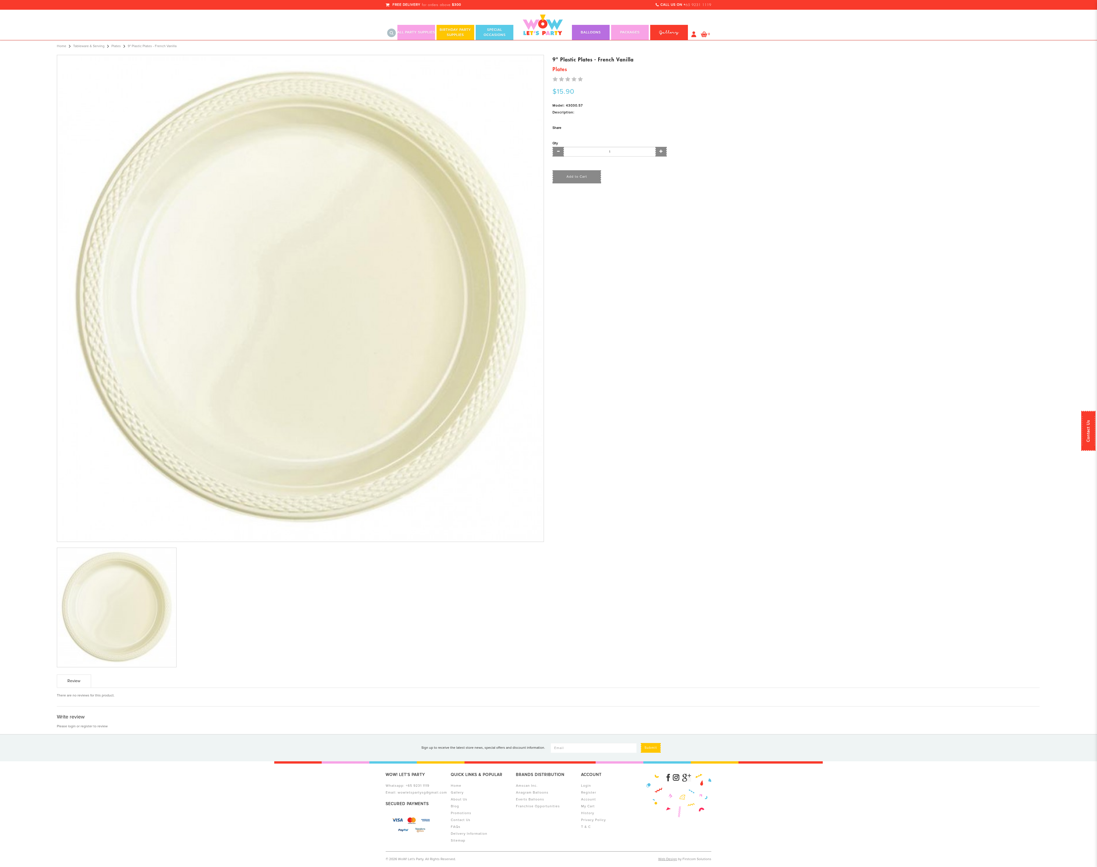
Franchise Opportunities (538, 806)
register (87, 726)
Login (586, 786)
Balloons (591, 32)
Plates (116, 46)
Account (588, 799)
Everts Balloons (530, 799)
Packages (630, 32)
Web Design (667, 859)
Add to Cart (576, 177)
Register (588, 792)
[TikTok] (686, 778)
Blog (455, 806)
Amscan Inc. (527, 786)
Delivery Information (469, 834)
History (587, 813)
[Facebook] (668, 778)
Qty (555, 143)
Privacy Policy (593, 820)
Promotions (461, 813)
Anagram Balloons (532, 792)
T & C (586, 827)
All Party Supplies (416, 32)
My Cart (588, 806)
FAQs (456, 827)
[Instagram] (676, 778)
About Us (459, 799)
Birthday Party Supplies (455, 32)
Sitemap (458, 840)
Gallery (457, 792)
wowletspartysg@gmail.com (422, 792)
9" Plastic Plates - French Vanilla (152, 46)
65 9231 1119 (698, 5)
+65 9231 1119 (417, 786)
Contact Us (1088, 431)
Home (61, 46)
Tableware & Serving (89, 46)
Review (73, 680)
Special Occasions (495, 32)
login (72, 726)
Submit (650, 748)
